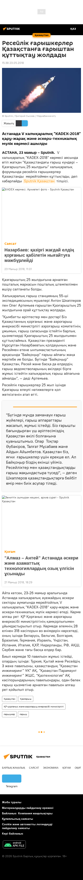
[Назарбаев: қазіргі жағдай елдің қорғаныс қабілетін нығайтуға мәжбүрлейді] (41, 213)
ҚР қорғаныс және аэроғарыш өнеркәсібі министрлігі (34, 706)
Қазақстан (9, 698)
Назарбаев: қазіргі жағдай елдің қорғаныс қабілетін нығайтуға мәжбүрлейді (39, 255)
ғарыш (23, 714)
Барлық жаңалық (13, 767)
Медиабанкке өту (46, 115)
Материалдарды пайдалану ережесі (27, 807)
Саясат (10, 243)
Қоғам (9, 551)
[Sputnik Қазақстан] (12, 30)
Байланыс (9, 813)
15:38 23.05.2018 (13, 63)
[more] (76, 269)
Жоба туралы (11, 802)
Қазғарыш (25, 698)
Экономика (50, 767)
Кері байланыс (12, 833)
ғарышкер (9, 714)
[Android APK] (14, 844)
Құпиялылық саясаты (17, 818)
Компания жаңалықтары (35, 813)
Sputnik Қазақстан (39, 181)
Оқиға (79, 767)
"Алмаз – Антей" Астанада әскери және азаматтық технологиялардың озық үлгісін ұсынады (41, 565)
